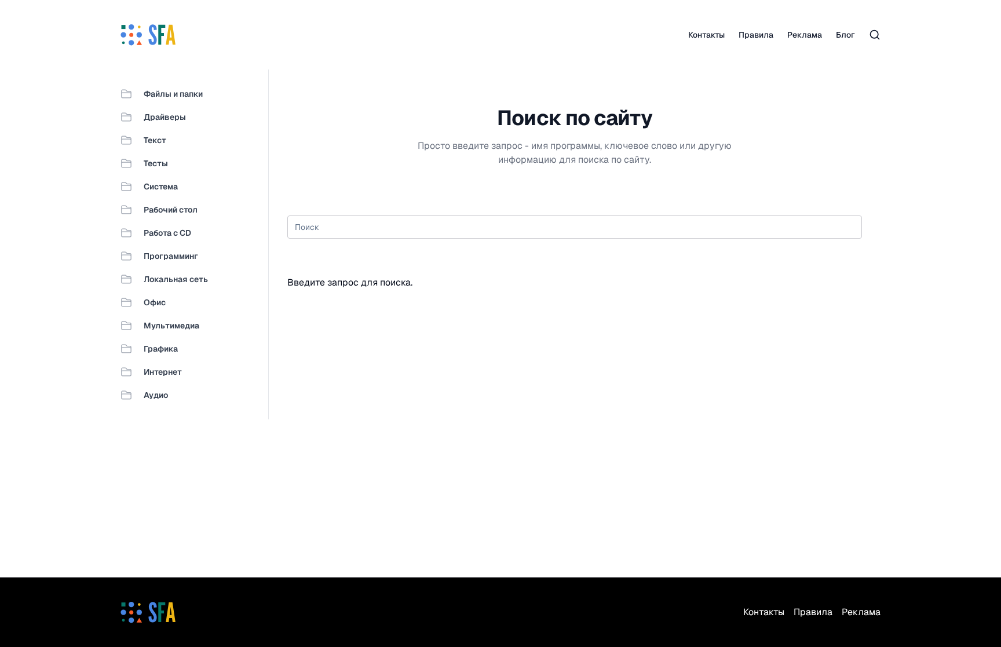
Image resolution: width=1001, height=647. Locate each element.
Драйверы (165, 117)
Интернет (163, 372)
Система (161, 186)
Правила (756, 35)
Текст (155, 140)
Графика (161, 348)
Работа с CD (167, 233)
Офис (155, 302)
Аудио (156, 395)
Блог (845, 35)
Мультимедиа (171, 325)
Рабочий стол (171, 209)
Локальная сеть (176, 279)
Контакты (706, 35)
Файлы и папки (173, 94)
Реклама (804, 35)
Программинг (171, 256)
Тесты (156, 163)
